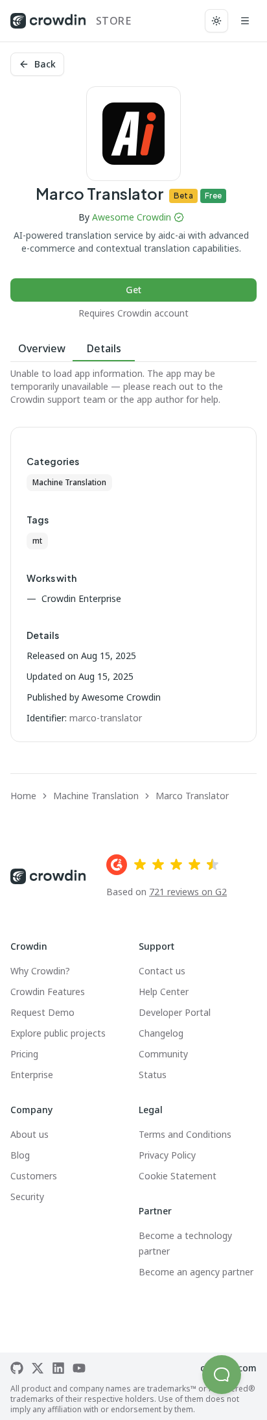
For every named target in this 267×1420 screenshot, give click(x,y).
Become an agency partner (196, 1272)
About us (29, 1134)
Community (163, 1054)
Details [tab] (104, 348)
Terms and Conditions (185, 1134)
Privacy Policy (167, 1155)
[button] (221, 1374)
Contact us (162, 971)
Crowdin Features (47, 991)
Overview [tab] (41, 348)
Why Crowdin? (40, 971)
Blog (20, 1155)
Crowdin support (45, 399)
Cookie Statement (177, 1176)
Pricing (24, 1054)
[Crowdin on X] (37, 1368)
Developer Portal (175, 1012)
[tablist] (133, 348)
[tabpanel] (133, 386)
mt (37, 540)
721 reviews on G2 (188, 891)
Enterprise (31, 1074)
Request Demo (42, 1012)
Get (133, 289)
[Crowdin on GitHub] (16, 1368)
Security (27, 1196)
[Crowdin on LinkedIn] (58, 1368)
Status (153, 1074)
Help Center (164, 991)
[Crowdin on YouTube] (79, 1368)
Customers (33, 1176)
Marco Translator (192, 795)
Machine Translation (69, 482)
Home (23, 795)
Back (45, 64)
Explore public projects (58, 1033)
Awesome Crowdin (131, 217)
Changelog (161, 1033)
